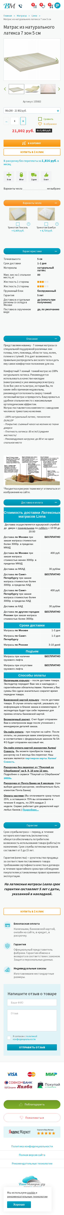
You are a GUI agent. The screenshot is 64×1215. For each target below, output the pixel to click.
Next (59, 89)
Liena (34, 15)
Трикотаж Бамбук (46, 227)
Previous (5, 89)
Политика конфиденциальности (32, 1146)
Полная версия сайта (32, 1155)
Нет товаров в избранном (42, 5)
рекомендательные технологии (27, 1196)
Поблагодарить (34, 1104)
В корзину (34, 143)
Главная (8, 15)
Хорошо (19, 1204)
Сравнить (48, 119)
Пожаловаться (34, 1117)
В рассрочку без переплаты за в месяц (31, 162)
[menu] (57, 5)
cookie (31, 1192)
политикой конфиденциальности (25, 1038)
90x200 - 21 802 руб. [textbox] (15, 110)
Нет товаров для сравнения (34, 5)
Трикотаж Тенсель (18, 227)
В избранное (50, 123)
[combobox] (32, 110)
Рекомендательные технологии (32, 1163)
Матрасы (22, 15)
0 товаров (50, 5)
